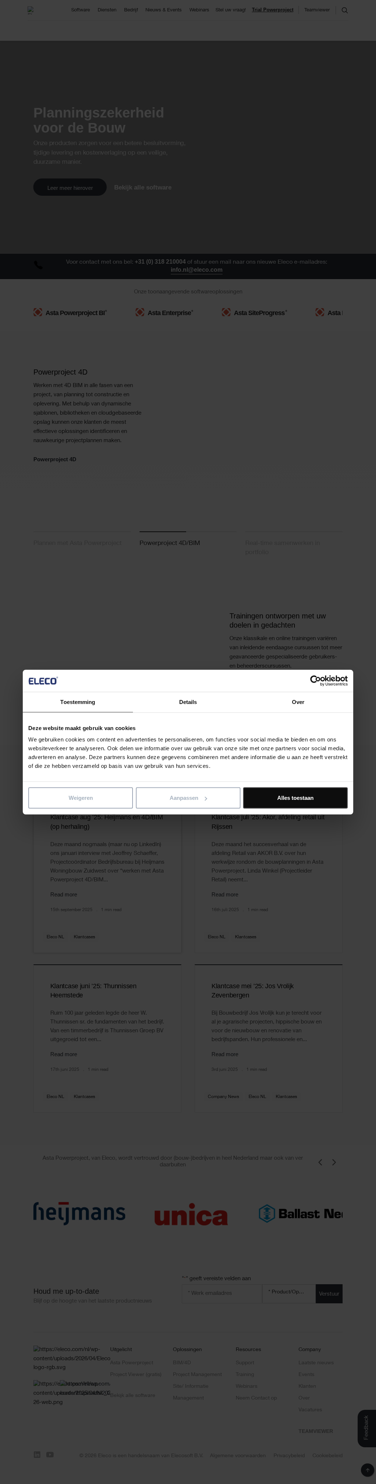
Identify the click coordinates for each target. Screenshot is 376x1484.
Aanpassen (184, 798)
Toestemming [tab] (77, 701)
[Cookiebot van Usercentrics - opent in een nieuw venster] (315, 680)
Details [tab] (188, 701)
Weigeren (81, 798)
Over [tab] (298, 701)
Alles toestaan (295, 798)
